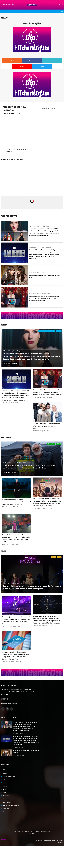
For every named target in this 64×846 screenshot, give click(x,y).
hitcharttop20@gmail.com (10, 703)
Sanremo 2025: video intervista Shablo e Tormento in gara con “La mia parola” (47, 426)
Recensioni (6, 796)
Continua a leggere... (11, 363)
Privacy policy (17, 831)
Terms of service (34, 831)
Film (4, 779)
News (59, 557)
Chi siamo (5, 770)
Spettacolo (51, 443)
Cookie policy (25, 831)
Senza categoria (7, 802)
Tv (3, 815)
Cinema (59, 443)
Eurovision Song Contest (9, 776)
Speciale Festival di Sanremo (46, 331)
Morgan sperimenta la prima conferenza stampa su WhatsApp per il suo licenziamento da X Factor (16, 502)
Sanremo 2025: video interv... (50, 108)
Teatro (53, 557)
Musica (59, 331)
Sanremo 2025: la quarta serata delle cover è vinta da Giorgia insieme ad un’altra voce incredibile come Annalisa (44, 298)
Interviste (5, 783)
